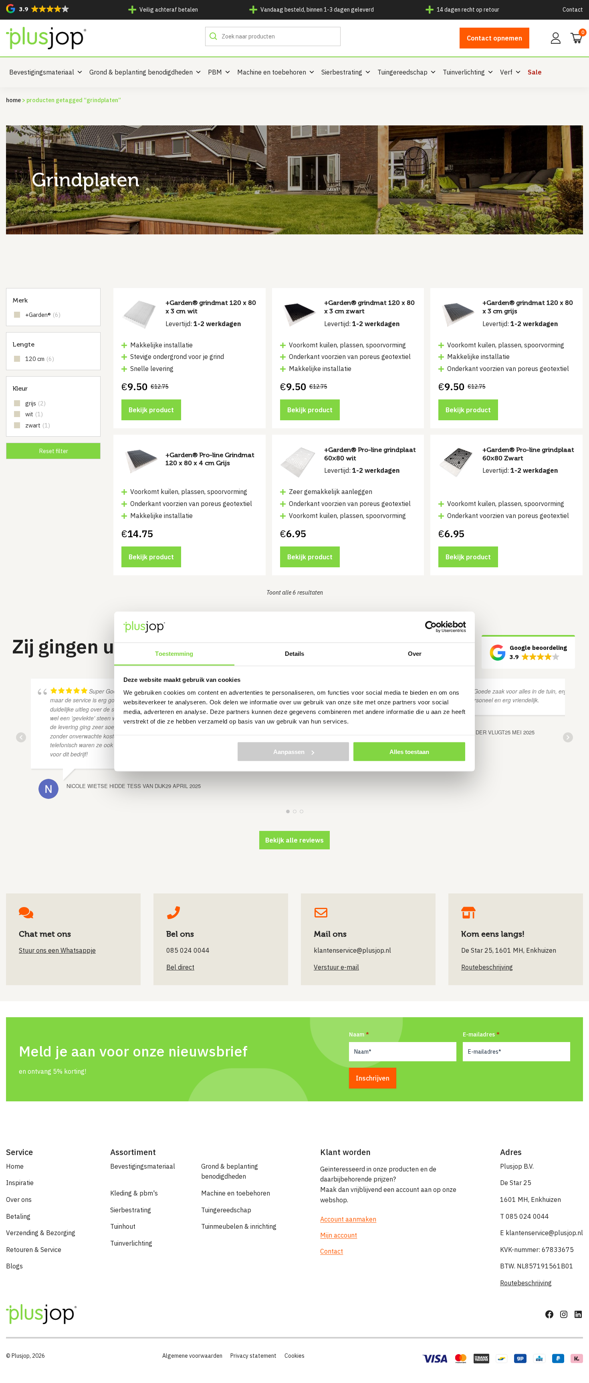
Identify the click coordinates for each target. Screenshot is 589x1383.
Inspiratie (20, 1183)
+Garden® (43, 315)
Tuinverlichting (464, 72)
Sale (535, 72)
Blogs (14, 1266)
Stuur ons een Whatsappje (57, 950)
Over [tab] (415, 653)
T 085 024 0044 (524, 1216)
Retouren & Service (33, 1250)
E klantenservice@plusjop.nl (541, 1233)
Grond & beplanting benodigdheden (141, 72)
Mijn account (338, 1235)
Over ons (19, 1200)
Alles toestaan (409, 751)
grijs (35, 403)
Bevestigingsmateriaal (41, 72)
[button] (37, 8)
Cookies (294, 1355)
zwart (37, 425)
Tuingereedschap (402, 72)
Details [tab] (295, 653)
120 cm (39, 359)
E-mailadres (479, 1034)
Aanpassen (289, 751)
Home (13, 100)
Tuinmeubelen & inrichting (238, 1226)
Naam (356, 1034)
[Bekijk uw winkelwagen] (573, 37)
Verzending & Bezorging (40, 1233)
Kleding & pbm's (134, 1193)
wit (34, 414)
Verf (506, 72)
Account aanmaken (348, 1219)
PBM (215, 72)
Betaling (18, 1216)
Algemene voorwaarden (192, 1355)
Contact (573, 9)
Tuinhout (122, 1226)
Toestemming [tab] (174, 653)
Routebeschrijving (526, 1283)
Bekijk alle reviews (294, 840)
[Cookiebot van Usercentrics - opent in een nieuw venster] (431, 627)
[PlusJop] (46, 38)
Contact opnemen (494, 38)
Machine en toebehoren (271, 72)
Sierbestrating (341, 72)
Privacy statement (253, 1355)
